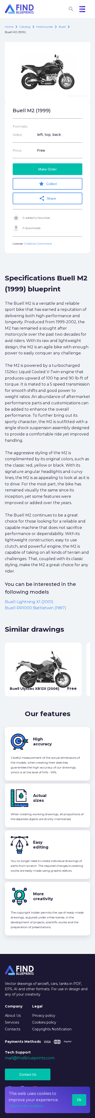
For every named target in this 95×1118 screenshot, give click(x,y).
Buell (62, 26)
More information (27, 1106)
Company (13, 1006)
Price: (17, 150)
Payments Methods (23, 1041)
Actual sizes (40, 798)
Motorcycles (44, 26)
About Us (13, 1015)
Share (47, 198)
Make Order (47, 169)
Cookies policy (44, 1022)
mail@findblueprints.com (30, 1058)
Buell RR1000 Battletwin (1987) (35, 608)
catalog (24, 26)
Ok (79, 1100)
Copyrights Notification (52, 1029)
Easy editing (40, 845)
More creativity (43, 896)
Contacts (12, 1029)
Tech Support (18, 1052)
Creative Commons (38, 243)
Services (12, 1022)
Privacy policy (43, 1015)
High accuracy (42, 741)
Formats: (20, 126)
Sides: (17, 134)
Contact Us (27, 1074)
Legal (37, 1006)
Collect (47, 184)
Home (9, 26)
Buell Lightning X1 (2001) (29, 602)
